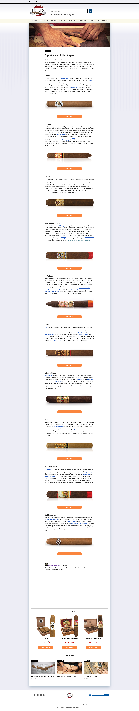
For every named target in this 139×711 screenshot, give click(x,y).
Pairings (54, 20)
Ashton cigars (65, 78)
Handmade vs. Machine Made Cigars (42, 676)
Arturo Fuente (61, 134)
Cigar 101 (34, 20)
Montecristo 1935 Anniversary (80, 523)
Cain (60, 340)
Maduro (74, 430)
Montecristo (72, 521)
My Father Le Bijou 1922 (54, 290)
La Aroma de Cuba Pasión (65, 239)
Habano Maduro (75, 428)
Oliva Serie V (81, 332)
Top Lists (62, 20)
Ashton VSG (74, 87)
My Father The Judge (77, 290)
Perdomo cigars (58, 426)
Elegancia (90, 379)
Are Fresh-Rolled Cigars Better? (67, 676)
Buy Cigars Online (102, 20)
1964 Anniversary (80, 183)
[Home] (39, 11)
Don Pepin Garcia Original (52, 291)
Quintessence (58, 381)
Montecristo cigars (52, 519)
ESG (84, 87)
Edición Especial (89, 237)
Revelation (79, 379)
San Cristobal (48, 375)
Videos (92, 20)
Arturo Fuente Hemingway (61, 140)
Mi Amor (63, 237)
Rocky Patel (89, 473)
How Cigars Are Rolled (91, 676)
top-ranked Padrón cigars (57, 181)
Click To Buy (46, 648)
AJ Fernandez (48, 469)
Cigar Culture (44, 20)
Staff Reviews (72, 20)
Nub (55, 340)
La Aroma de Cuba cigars (58, 226)
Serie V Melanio (83, 334)
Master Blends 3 (49, 334)
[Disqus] (69, 582)
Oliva (46, 327)
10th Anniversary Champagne (59, 428)
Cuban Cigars (83, 20)
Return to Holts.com (35, 2)
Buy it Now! (69, 116)
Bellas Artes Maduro (50, 476)
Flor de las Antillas (84, 288)
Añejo (73, 138)
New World (86, 474)
